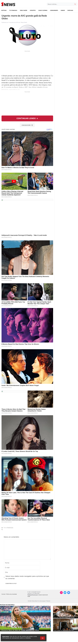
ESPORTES (33, 10)
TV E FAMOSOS (13, 10)
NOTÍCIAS (3, 10)
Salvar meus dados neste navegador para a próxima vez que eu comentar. (27, 577)
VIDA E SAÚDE (23, 10)
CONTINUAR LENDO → (27, 118)
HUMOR (63, 10)
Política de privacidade (11, 594)
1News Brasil (24, 22)
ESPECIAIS (70, 10)
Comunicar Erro (26, 125)
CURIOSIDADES (54, 10)
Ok (42, 638)
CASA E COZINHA (42, 10)
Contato (3, 594)
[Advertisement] (27, 62)
